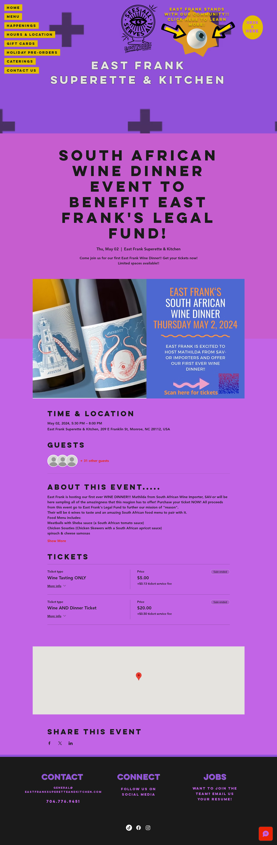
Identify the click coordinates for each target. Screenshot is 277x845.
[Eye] (196, 39)
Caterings (20, 61)
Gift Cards (21, 43)
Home (13, 7)
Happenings (21, 25)
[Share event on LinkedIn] (71, 743)
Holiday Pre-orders (32, 52)
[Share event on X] (60, 743)
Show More (56, 541)
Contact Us (22, 70)
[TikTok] (129, 828)
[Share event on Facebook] (49, 743)
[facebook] (138, 828)
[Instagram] (148, 828)
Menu (13, 16)
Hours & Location (30, 34)
